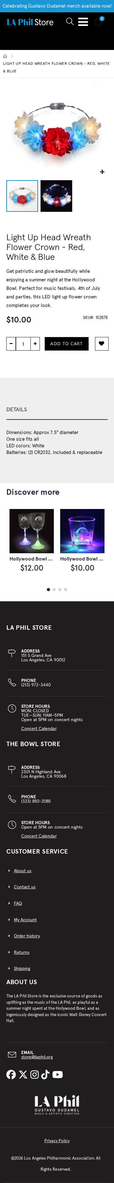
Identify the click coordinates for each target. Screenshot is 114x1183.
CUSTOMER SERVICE (37, 852)
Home (5, 56)
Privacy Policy (57, 1141)
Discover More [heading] (33, 492)
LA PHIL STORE (29, 628)
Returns (21, 952)
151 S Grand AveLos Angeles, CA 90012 (43, 655)
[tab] (57, 410)
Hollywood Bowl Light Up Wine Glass (51, 558)
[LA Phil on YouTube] (57, 1075)
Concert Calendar (39, 728)
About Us (21, 982)
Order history (27, 936)
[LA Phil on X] (24, 1075)
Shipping (22, 968)
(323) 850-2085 (36, 799)
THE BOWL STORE (33, 744)
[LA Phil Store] (30, 21)
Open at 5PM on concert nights (52, 829)
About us (23, 871)
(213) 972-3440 (36, 682)
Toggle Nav (83, 21)
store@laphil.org (37, 1057)
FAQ (18, 903)
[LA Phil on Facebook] (12, 1075)
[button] (102, 172)
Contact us (25, 887)
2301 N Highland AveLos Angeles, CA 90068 (43, 772)
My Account (25, 920)
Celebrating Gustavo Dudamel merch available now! (57, 6)
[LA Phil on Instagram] (35, 1075)
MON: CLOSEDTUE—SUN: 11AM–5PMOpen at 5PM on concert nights (52, 717)
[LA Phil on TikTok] (46, 1075)
